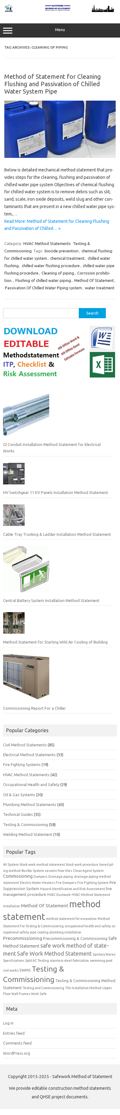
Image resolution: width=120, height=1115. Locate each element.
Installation (11, 906)
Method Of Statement (94, 280)
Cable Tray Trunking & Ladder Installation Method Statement (57, 534)
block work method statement (42, 864)
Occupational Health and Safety (31, 784)
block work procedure (82, 864)
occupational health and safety (88, 926)
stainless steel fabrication (69, 960)
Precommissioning (22, 938)
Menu (60, 29)
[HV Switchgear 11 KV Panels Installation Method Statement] (14, 476)
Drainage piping (60, 876)
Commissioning (18, 876)
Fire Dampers (66, 882)
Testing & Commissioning (25, 824)
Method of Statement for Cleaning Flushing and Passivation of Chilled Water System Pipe (52, 84)
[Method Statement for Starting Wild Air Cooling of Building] (14, 625)
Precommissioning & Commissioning (75, 938)
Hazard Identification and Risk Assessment (72, 889)
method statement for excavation (71, 918)
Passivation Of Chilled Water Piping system (43, 288)
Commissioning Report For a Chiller (34, 708)
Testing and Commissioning (43, 988)
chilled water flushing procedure (51, 265)
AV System (11, 864)
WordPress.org (16, 1053)
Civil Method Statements (25, 745)
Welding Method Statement (27, 834)
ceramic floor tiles (58, 870)
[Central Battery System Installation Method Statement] (26, 571)
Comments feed (17, 1043)
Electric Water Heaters (37, 882)
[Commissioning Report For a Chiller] (26, 679)
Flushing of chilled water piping (43, 280)
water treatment (99, 288)
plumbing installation (65, 932)
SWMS (25, 970)
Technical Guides (18, 814)
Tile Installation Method (83, 988)
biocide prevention (61, 251)
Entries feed (14, 1033)
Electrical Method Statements (29, 754)
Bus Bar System (33, 870)
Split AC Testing (37, 960)
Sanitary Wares (104, 954)
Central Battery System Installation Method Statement (51, 600)
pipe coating (39, 932)
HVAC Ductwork (59, 894)
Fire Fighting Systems (22, 764)
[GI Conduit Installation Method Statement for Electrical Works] (26, 415)
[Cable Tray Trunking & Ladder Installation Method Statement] (14, 517)
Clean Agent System (88, 870)
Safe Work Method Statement (54, 953)
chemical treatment (67, 258)
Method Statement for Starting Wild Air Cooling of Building (55, 642)
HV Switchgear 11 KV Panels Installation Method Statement (55, 492)
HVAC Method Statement (91, 894)
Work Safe (39, 994)
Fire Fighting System (93, 882)
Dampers (40, 876)
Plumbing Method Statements (29, 804)
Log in (8, 1023)
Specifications (13, 960)
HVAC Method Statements (47, 243)
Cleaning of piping (58, 273)
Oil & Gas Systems (19, 794)
